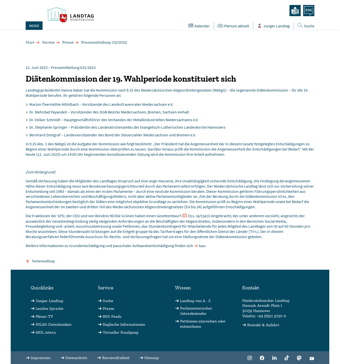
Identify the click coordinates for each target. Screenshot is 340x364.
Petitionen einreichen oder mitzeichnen (203, 324)
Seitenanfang (43, 261)
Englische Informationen (124, 324)
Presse (68, 42)
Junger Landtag (276, 25)
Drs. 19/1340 (198, 215)
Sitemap (151, 357)
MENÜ (34, 25)
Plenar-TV (44, 316)
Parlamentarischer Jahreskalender (196, 311)
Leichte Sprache (49, 308)
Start (30, 42)
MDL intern (46, 332)
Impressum (41, 357)
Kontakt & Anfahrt (263, 324)
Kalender (202, 25)
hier (202, 245)
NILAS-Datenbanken (53, 324)
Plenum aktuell (236, 25)
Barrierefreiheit (115, 357)
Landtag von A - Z (195, 300)
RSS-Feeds (112, 316)
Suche (309, 25)
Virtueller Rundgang (120, 332)
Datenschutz (76, 357)
